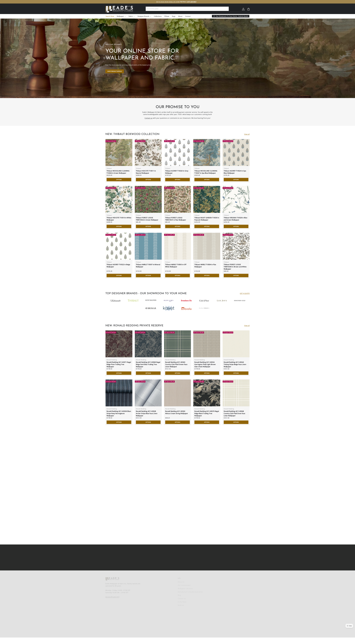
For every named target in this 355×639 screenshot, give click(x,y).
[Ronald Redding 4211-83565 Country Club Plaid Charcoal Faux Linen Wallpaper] (177, 442)
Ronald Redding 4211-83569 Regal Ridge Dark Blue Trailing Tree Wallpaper (148, 364)
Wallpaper (120, 16)
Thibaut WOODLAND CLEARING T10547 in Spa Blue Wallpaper (205, 172)
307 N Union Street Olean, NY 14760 (168, 2)
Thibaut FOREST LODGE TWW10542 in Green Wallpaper (147, 219)
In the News (182, 602)
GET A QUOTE (245, 293)
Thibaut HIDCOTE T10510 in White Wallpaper (119, 219)
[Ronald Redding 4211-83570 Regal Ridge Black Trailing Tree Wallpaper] (206, 392)
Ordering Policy (244, 585)
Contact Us (182, 599)
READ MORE (188, 522)
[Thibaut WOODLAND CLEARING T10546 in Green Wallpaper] (118, 152)
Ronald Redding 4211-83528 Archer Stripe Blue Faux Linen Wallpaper (146, 413)
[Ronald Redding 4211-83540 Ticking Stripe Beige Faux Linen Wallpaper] (236, 343)
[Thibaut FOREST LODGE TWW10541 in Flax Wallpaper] (177, 199)
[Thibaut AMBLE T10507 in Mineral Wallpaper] (148, 246)
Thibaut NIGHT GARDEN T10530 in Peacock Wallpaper (206, 219)
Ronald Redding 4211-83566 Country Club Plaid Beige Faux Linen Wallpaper (147, 462)
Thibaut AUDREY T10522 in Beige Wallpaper (118, 266)
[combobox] (187, 9)
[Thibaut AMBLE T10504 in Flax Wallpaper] (206, 246)
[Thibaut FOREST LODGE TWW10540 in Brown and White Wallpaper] (236, 246)
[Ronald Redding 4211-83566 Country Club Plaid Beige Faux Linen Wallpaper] (148, 442)
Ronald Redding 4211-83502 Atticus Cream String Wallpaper (176, 412)
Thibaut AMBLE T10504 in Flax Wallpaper (205, 266)
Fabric (131, 16)
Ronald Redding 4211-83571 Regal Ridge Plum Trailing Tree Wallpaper (119, 364)
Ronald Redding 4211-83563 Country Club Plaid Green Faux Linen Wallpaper (176, 364)
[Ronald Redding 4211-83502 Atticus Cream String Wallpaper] (177, 392)
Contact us (148, 118)
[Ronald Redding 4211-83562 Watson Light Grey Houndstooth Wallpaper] (236, 442)
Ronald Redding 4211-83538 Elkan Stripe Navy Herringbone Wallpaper (119, 413)
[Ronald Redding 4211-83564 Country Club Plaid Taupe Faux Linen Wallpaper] (206, 442)
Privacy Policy (243, 592)
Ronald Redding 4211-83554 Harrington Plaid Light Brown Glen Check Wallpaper (205, 364)
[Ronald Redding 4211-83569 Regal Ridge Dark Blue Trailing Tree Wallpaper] (148, 343)
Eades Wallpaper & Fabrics (174, 629)
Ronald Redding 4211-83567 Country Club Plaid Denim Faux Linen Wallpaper (118, 462)
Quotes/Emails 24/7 (112, 597)
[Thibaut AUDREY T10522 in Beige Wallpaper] (118, 246)
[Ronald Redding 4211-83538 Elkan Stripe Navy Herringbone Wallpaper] (118, 392)
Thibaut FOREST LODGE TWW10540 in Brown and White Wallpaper (235, 267)
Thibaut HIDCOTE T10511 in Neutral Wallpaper (146, 172)
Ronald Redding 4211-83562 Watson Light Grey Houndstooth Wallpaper (235, 462)
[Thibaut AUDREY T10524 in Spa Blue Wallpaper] (236, 152)
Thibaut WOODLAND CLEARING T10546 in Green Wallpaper (118, 172)
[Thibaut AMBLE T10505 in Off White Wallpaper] (177, 246)
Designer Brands (143, 16)
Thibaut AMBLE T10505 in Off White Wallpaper (175, 266)
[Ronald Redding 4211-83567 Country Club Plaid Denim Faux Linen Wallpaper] (118, 442)
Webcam (181, 605)
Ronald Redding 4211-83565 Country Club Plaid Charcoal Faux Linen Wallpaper (177, 462)
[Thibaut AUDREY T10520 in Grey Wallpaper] (177, 152)
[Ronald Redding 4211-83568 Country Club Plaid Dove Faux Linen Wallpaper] (236, 392)
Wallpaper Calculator (185, 589)
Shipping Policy (243, 582)
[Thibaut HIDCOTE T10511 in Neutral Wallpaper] (148, 152)
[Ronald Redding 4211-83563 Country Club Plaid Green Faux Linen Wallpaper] (177, 343)
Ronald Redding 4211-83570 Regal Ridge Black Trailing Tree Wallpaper (206, 413)
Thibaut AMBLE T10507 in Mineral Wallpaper (148, 266)
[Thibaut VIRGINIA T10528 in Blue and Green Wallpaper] (236, 199)
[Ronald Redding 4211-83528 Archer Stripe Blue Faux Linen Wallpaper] (148, 392)
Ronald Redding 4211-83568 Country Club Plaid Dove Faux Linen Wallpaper (234, 413)
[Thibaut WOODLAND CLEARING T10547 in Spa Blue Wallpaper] (206, 152)
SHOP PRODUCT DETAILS (114, 71)
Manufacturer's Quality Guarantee (190, 592)
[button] (248, 9)
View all (247, 134)
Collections (158, 16)
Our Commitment (184, 585)
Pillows (166, 16)
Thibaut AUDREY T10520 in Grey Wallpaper (176, 172)
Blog (179, 595)
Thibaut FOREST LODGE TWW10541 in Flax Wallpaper (175, 219)
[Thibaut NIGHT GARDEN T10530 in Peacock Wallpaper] (206, 199)
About (180, 16)
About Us (181, 582)
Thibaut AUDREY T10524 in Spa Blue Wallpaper (235, 172)
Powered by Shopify (187, 629)
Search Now (110, 16)
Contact (188, 16)
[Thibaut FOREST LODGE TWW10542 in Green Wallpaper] (148, 199)
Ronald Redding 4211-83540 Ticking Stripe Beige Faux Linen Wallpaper (235, 364)
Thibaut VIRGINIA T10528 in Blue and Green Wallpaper (235, 219)
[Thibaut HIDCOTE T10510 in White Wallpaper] (118, 199)
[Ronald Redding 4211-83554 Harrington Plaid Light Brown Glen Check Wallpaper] (206, 343)
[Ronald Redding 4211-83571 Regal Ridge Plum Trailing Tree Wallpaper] (118, 343)
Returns (241, 589)
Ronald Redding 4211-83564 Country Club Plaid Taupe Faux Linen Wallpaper (205, 462)
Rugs (173, 16)
